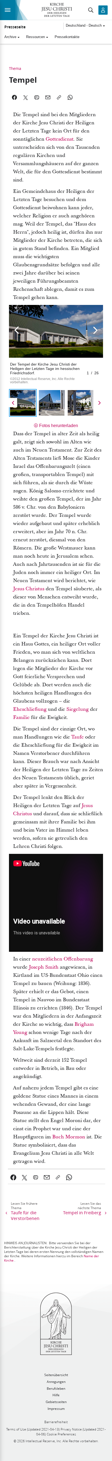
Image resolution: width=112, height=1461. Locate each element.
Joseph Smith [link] (43, 967)
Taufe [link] (77, 737)
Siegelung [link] (77, 709)
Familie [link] (21, 717)
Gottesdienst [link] (59, 139)
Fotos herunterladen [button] (58, 425)
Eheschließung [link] (29, 709)
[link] (13, 1177)
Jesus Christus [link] (28, 588)
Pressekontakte (67, 37)
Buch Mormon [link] (68, 1136)
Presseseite (15, 27)
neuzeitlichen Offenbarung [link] (62, 959)
